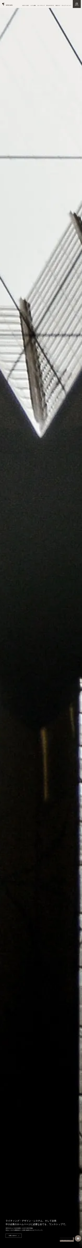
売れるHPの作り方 (50, 5)
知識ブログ (57, 5)
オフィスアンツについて (66, 5)
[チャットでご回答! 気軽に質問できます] (78, 1238)
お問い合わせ (13, 1235)
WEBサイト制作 (25, 5)
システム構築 (33, 5)
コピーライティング (41, 5)
